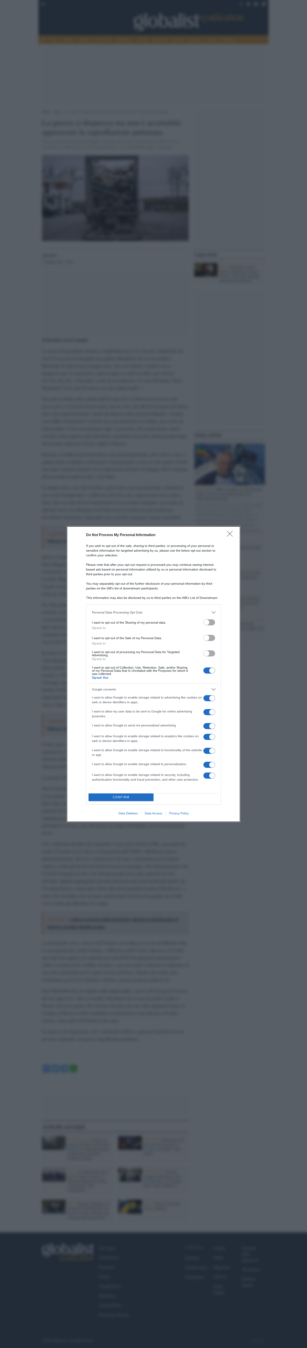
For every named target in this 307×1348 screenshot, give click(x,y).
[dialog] (153, 674)
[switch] (209, 622)
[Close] (231, 535)
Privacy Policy (179, 813)
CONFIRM (121, 797)
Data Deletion (128, 813)
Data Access (153, 813)
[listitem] (153, 612)
